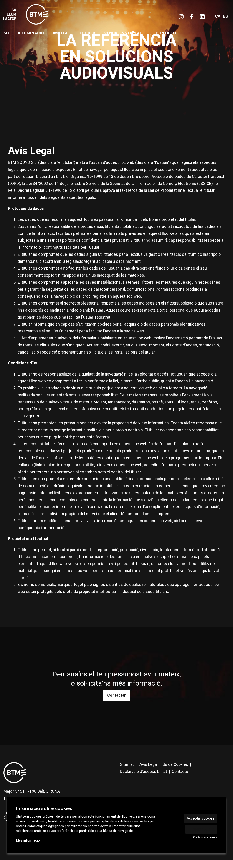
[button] (9, 58)
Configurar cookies (205, 837)
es (225, 16)
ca (217, 16)
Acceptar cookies (200, 818)
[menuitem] (181, 17)
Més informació (28, 840)
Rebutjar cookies (201, 829)
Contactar (116, 695)
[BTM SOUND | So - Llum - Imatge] (38, 16)
